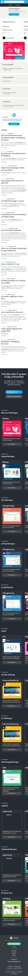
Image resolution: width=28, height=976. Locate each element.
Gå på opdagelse (14, 392)
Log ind (14, 947)
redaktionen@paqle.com (14, 962)
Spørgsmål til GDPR (17, 968)
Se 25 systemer (11, 924)
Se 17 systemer (11, 531)
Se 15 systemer (11, 662)
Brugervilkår (9, 968)
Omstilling (6, 898)
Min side (10, 5)
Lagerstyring (7, 811)
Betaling (6, 418)
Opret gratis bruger (14, 944)
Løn (26, 505)
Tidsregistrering (8, 505)
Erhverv (14, 953)
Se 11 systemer (11, 793)
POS (4, 636)
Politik (14, 955)
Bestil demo (14, 124)
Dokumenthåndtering (10, 680)
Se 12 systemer (11, 444)
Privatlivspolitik (17, 966)
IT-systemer (17, 5)
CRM (4, 767)
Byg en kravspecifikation (14, 396)
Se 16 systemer (11, 706)
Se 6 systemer (11, 837)
